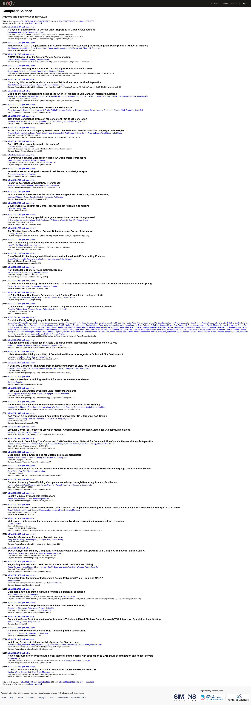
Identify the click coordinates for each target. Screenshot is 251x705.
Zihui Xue (12, 160)
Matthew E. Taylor (56, 71)
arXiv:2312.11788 (15, 180)
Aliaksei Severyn (88, 327)
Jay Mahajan (13, 48)
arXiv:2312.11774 (15, 116)
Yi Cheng (11, 220)
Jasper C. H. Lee (44, 85)
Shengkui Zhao (14, 444)
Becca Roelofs (116, 332)
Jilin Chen (219, 323)
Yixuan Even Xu (14, 272)
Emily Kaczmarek (15, 110)
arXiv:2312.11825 (15, 438)
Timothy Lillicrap (241, 323)
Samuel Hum (24, 48)
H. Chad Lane (95, 48)
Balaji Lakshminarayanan (206, 327)
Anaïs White (128, 332)
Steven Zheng (68, 329)
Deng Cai (94, 567)
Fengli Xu (12, 357)
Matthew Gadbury (61, 48)
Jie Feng (39, 357)
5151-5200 (46, 21)
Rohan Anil (30, 323)
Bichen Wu (22, 608)
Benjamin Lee (92, 325)
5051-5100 (29, 21)
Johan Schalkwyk (100, 323)
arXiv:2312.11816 (15, 363)
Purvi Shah (40, 327)
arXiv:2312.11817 (15, 377)
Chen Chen (36, 672)
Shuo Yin (53, 419)
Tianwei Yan (51, 368)
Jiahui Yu (77, 323)
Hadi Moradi (26, 510)
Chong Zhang (47, 444)
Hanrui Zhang (27, 272)
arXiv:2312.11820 (15, 413)
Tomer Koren (39, 186)
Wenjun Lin (12, 633)
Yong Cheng (124, 327)
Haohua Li (21, 259)
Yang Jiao (12, 540)
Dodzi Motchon (103, 96)
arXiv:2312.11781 (15, 141)
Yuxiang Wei (21, 457)
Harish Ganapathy (53, 329)
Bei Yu (69, 419)
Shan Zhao (26, 368)
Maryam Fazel (96, 645)
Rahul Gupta (117, 133)
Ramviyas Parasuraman (32, 286)
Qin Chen (19, 245)
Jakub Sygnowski (232, 332)
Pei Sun (170, 327)
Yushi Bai (19, 121)
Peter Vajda (33, 608)
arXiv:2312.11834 (15, 518)
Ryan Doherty (143, 325)
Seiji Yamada (29, 147)
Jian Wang (30, 220)
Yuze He (11, 121)
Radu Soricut (87, 323)
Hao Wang (58, 444)
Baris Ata (11, 432)
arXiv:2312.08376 (70, 660)
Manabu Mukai (14, 60)
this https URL (51, 162)
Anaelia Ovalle (14, 133)
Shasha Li (61, 368)
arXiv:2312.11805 (15, 317)
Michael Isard (52, 325)
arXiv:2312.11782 (14, 155)
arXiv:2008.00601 (55, 583)
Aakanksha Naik (27, 298)
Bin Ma (111, 444)
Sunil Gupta (37, 393)
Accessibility (63, 698)
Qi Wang (59, 121)
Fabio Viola (103, 325)
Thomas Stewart (35, 309)
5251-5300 (63, 21)
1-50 (21, 21)
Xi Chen (62, 334)
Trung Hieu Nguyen (71, 444)
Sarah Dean (72, 645)
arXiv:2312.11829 (15, 479)
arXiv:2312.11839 (15, 589)
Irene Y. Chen (69, 298)
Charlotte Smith (23, 334)
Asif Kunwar (59, 197)
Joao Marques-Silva (41, 499)
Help (11, 698)
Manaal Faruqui (74, 327)
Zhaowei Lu (20, 234)
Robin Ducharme (58, 110)
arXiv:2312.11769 (15, 79)
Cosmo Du (242, 325)
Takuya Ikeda (21, 309)
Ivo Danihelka (103, 332)
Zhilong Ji (31, 457)
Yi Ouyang (54, 220)
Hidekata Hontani (28, 60)
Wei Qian (72, 567)
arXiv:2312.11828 (15, 466)
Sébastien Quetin (141, 96)
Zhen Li (88, 485)
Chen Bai (31, 419)
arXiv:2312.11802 (15, 281)
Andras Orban (235, 327)
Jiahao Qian (23, 633)
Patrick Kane (51, 327)
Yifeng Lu (115, 329)
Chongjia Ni (35, 444)
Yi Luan (55, 334)
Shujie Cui (12, 259)
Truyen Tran (26, 393)
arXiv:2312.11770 (15, 91)
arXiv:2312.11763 (15, 54)
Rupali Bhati (13, 71)
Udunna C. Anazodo (88, 96)
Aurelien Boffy (39, 329)
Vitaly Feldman (27, 186)
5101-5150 (38, 21)
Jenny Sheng (41, 121)
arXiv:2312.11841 (15, 603)
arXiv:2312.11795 (15, 240)
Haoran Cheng (33, 567)
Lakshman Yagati (174, 332)
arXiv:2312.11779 (15, 128)
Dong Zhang (73, 96)
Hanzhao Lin (101, 327)
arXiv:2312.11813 (15, 351)
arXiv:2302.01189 (69, 596)
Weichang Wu (49, 407)
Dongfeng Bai (34, 485)
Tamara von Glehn (158, 332)
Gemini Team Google (16, 323)
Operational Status (78, 697)
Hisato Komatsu (14, 524)
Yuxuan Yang (23, 553)
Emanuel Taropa (185, 329)
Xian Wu (72, 220)
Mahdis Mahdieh (150, 327)
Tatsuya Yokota (42, 60)
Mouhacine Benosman (29, 594)
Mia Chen (162, 327)
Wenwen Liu (34, 633)
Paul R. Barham (65, 325)
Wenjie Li (64, 220)
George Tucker (41, 332)
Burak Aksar (13, 471)
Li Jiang (11, 234)
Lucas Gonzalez (203, 332)
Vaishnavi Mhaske (15, 197)
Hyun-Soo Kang (57, 345)
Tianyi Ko (11, 309)
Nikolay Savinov (90, 332)
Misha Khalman (217, 332)
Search (216, 3)
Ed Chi (10, 327)
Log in (244, 3)
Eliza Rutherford (180, 325)
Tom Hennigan (79, 325)
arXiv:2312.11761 (15, 43)
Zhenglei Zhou (26, 407)
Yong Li (47, 357)
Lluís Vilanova (53, 259)
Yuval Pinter (106, 133)
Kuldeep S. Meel (25, 499)
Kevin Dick (139, 110)
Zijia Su (42, 553)
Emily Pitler (228, 323)
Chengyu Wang (38, 368)
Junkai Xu (12, 567)
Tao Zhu (107, 329)
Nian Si (36, 432)
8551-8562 (90, 21)
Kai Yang (20, 540)
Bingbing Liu (66, 485)
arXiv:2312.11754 (15, 27)
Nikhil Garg (39, 32)
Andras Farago (14, 581)
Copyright (41, 698)
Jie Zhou (28, 245)
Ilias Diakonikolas (15, 85)
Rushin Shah (172, 329)
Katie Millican (137, 323)
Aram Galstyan (94, 133)
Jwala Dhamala (54, 133)
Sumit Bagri (190, 327)
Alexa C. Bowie (43, 110)
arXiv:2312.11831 (15, 493)
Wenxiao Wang (83, 567)
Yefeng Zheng (82, 220)
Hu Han (50, 457)
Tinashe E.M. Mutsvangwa (122, 96)
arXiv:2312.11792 (15, 215)
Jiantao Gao (46, 485)
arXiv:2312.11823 (15, 427)
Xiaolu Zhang (91, 407)
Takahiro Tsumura (15, 147)
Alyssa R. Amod (14, 96)
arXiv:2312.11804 (15, 304)
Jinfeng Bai (40, 457)
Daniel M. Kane (29, 85)
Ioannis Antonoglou (176, 323)
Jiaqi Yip (93, 444)
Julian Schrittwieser (193, 323)
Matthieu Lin (29, 121)
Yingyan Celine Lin (46, 608)
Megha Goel (218, 325)
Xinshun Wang (14, 672)
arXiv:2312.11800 (15, 267)
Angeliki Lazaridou (15, 325)
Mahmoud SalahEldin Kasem (20, 345)
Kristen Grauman (38, 160)
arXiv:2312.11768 (15, 66)
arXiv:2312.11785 (15, 169)
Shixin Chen (13, 419)
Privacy (51, 698)
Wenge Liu (20, 220)
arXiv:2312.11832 (15, 505)
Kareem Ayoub (206, 325)
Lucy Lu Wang (56, 298)
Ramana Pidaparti (50, 286)
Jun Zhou (101, 407)
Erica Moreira (193, 325)
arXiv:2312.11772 (15, 105)
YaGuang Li (113, 327)
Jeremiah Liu (222, 327)
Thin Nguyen (48, 393)
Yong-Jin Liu (80, 121)
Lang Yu (11, 245)
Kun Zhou (84, 444)
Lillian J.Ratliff (83, 645)
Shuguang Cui (78, 485)
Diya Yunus (48, 48)
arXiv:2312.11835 (15, 534)
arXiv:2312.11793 (15, 228)
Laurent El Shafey (238, 329)
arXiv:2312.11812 (15, 340)
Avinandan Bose (14, 645)
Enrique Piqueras (55, 332)
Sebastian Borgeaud (44, 323)
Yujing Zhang (13, 332)
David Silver (148, 323)
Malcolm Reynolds (116, 325)
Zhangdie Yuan (14, 174)
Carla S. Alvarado (42, 298)
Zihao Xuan (12, 553)
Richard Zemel (81, 133)
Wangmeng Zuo (60, 457)
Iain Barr (79, 332)
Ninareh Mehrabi (28, 133)
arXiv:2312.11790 (15, 192)
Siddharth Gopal (127, 329)
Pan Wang (56, 485)
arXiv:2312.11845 (15, 628)
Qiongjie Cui (26, 672)
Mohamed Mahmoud (41, 345)
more (37, 23)
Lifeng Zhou (21, 208)
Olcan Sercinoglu (27, 332)
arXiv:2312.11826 (15, 452)
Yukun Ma (25, 444)
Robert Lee (47, 309)
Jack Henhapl (36, 48)
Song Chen (51, 553)
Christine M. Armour (112, 110)
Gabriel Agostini (14, 32)
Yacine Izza (12, 499)
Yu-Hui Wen (69, 121)
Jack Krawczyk (230, 325)
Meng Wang (85, 368)
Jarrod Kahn (140, 329)
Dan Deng (63, 567)
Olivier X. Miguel (29, 110)
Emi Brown (73, 48)
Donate (234, 3)
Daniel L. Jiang (42, 645)
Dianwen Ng (102, 444)
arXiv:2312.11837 (15, 561)
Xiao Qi (19, 622)
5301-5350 (71, 21)
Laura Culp (35, 334)
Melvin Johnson (160, 323)
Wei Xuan (34, 553)
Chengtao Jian (44, 540)
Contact (20, 698)
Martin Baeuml (212, 329)
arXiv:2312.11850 (15, 667)
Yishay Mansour (52, 186)
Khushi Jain (28, 197)
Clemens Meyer (165, 325)
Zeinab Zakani (14, 510)
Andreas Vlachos (28, 174)
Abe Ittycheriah (136, 327)
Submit (225, 3)
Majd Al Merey (199, 329)
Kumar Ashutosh (23, 160)
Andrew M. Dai (115, 323)
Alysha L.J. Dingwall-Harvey (77, 110)
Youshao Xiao (13, 407)
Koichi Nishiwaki (60, 309)
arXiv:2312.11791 (15, 203)
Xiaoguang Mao (72, 368)
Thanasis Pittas (58, 85)
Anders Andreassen (142, 332)
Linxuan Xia (45, 567)
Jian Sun (36, 622)
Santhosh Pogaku (15, 382)
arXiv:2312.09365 (83, 660)
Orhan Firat (28, 325)
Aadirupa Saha (14, 186)
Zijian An (11, 208)
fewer (31, 23)
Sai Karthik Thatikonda (43, 197)
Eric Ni (32, 327)
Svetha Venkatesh (61, 393)
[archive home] (9, 3)
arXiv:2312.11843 (15, 616)
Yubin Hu (51, 121)
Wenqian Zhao (42, 419)
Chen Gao (31, 357)
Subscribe (30, 698)
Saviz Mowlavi (13, 594)
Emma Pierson (28, 32)
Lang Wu (44, 633)
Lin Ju (73, 407)
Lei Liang (81, 407)
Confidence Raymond (58, 96)
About (3, 698)
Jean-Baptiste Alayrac (63, 323)
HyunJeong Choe (82, 329)
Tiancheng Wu (31, 540)
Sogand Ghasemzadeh (41, 510)
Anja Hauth (126, 323)
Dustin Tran (179, 327)
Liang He (36, 245)
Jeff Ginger (83, 48)
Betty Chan (62, 327)
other (32, 27)
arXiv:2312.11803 (15, 292)
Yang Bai (61, 419)
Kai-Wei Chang (67, 133)
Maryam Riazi (57, 510)
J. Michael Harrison (24, 432)
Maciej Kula (151, 329)
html (27, 27)
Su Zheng (23, 419)
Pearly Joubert (42, 96)
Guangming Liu (14, 658)
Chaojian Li (12, 608)
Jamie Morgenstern (58, 645)
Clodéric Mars (42, 71)
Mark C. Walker (127, 110)
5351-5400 (79, 21)
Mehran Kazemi (189, 332)
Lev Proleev (45, 334)
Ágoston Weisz (96, 329)
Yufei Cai (11, 457)
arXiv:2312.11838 (15, 575)
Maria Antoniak (14, 298)
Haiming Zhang (14, 485)
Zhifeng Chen (224, 329)
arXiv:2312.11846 (15, 639)
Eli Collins (154, 325)
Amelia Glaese (208, 323)
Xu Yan (24, 485)
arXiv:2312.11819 (15, 402)
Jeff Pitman (161, 329)
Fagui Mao (37, 407)
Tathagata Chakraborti (36, 471)
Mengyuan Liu (48, 672)
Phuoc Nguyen (14, 393)
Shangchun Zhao (63, 407)
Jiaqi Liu (11, 622)
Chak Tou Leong (42, 220)
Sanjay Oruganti (14, 286)
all (41, 23)
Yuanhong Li (32, 259)
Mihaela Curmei (28, 645)
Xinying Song (27, 329)
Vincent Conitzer (41, 272)
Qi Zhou (54, 567)
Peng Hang (27, 622)
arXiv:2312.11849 (15, 653)
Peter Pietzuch (66, 259)
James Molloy (40, 325)
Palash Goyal (41, 133)
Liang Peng (21, 567)
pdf (23, 27)
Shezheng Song (14, 368)
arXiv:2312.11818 (15, 388)
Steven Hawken (96, 110)
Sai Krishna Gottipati (27, 71)
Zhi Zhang (42, 259)
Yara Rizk (22, 471)
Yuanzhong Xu (131, 325)
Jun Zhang (21, 357)
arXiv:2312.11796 (15, 253)
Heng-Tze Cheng (21, 327)
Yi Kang (60, 553)
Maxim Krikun (69, 332)
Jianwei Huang (57, 540)
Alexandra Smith (28, 96)
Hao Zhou (17, 329)
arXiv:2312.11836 (15, 548)
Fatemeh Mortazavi (72, 510)
